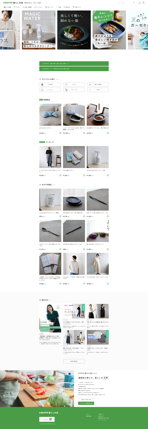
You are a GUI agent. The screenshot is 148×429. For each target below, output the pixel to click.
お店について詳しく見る (86, 399)
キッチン (74, 84)
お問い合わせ (100, 416)
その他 (97, 89)
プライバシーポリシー (102, 420)
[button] (64, 52)
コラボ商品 (50, 84)
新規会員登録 (88, 416)
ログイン (87, 414)
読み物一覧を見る (74, 361)
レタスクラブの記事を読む (85, 403)
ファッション (50, 89)
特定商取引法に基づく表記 (103, 418)
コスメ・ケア (74, 89)
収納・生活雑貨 (98, 84)
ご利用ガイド (100, 414)
